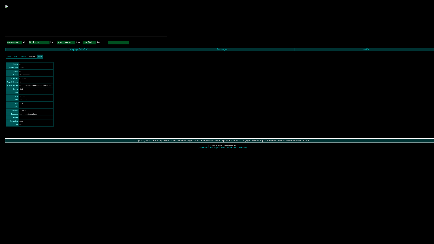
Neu (15, 57)
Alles (9, 57)
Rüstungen (222, 49)
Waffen (366, 49)
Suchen (23, 57)
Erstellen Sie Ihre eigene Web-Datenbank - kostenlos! (222, 148)
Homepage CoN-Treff (77, 49)
